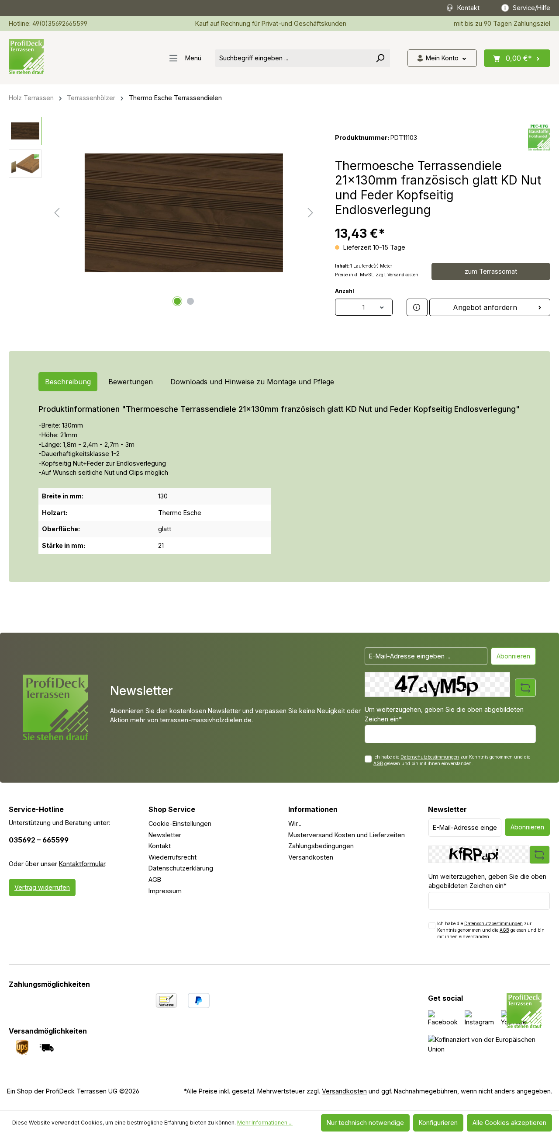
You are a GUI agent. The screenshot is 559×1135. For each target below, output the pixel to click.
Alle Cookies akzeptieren (509, 1122)
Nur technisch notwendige (365, 1122)
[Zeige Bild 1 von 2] (177, 301)
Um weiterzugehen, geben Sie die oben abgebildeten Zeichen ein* (444, 714)
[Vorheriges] (56, 212)
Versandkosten (310, 857)
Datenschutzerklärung (180, 868)
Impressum (165, 891)
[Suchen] (380, 58)
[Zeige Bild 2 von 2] (190, 301)
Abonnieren (513, 656)
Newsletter (164, 835)
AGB (378, 763)
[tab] (67, 381)
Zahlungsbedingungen (321, 846)
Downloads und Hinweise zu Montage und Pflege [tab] (252, 381)
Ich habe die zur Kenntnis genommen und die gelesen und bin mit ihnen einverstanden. (451, 760)
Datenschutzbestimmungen (429, 756)
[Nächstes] (310, 212)
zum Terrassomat (491, 271)
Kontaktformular (82, 863)
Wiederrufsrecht (172, 857)
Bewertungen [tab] (130, 381)
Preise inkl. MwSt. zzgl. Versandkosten (376, 275)
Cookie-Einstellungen (179, 823)
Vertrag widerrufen (42, 887)
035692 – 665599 (39, 840)
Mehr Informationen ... (265, 1122)
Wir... (294, 823)
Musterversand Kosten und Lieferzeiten (346, 835)
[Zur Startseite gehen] (26, 56)
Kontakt (159, 846)
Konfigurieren (438, 1122)
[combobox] (292, 58)
